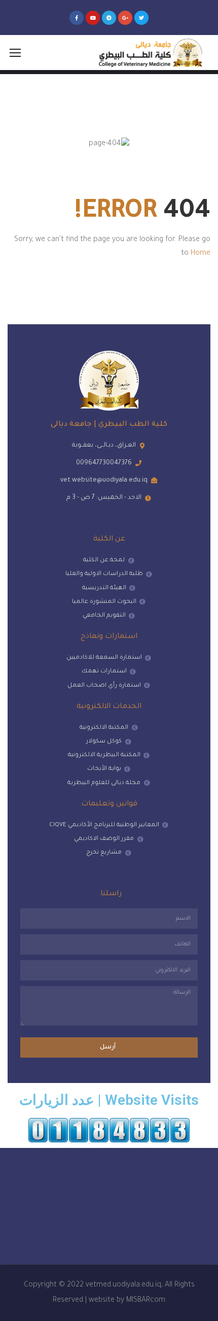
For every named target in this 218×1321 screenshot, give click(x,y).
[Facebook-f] (76, 18)
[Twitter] (141, 18)
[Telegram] (109, 18)
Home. (194, 254)
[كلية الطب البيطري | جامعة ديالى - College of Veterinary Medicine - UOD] (149, 52)
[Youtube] (93, 18)
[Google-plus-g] (125, 18)
